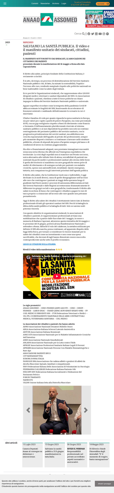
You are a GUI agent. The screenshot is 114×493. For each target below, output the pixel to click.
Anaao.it (26, 38)
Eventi (33, 38)
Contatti (34, 3)
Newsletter (45, 3)
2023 (40, 38)
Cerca (78, 33)
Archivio (55, 3)
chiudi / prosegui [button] (104, 484)
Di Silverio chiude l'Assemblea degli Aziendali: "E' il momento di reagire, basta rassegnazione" (99, 454)
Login (63, 3)
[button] (28, 410)
